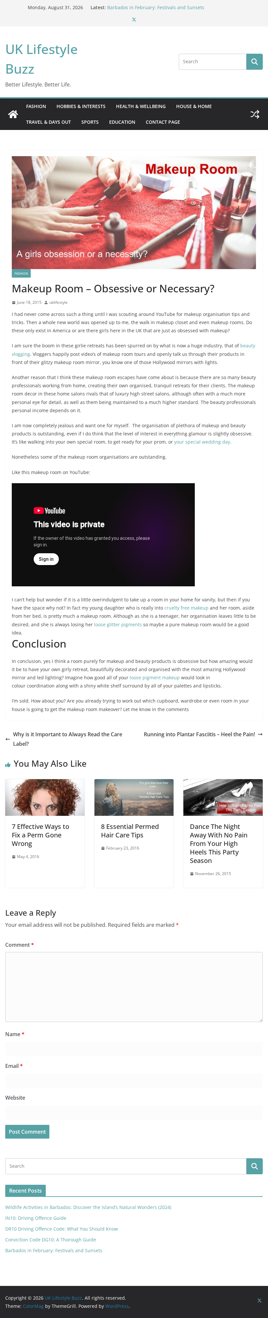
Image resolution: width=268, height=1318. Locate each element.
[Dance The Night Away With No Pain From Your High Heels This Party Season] (223, 783)
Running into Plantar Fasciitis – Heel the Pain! (199, 734)
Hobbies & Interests (81, 106)
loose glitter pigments (118, 624)
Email (14, 1066)
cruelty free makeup (186, 608)
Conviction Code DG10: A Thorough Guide (152, 7)
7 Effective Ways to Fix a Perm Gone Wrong (40, 835)
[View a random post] (255, 114)
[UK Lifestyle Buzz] (13, 114)
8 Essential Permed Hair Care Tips (130, 830)
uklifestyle (58, 302)
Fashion (36, 106)
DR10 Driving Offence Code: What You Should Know (61, 1229)
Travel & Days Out (48, 122)
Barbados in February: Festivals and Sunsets (53, 1250)
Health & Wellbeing (141, 106)
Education (122, 122)
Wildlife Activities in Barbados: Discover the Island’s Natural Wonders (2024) (88, 1207)
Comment (19, 944)
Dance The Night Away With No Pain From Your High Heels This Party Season (218, 843)
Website (15, 1097)
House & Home (194, 106)
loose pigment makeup (155, 677)
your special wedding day (202, 442)
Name (15, 1034)
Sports (90, 122)
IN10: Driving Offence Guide (35, 1218)
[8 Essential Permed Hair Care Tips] (134, 783)
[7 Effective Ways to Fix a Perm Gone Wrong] (45, 783)
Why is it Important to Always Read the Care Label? (67, 739)
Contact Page (163, 122)
